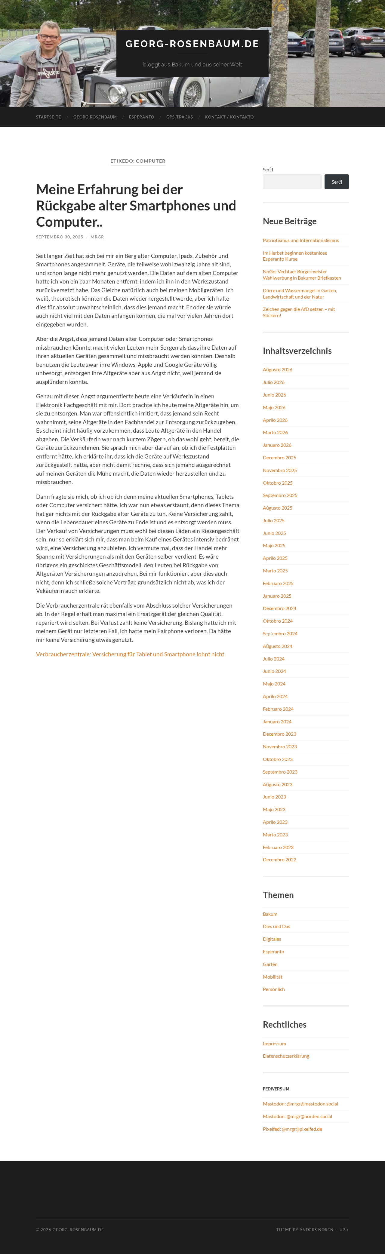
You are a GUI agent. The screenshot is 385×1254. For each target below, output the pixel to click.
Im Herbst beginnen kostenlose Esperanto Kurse (295, 256)
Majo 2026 (274, 407)
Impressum (274, 1043)
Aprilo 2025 (275, 558)
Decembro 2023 (279, 734)
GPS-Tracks (179, 117)
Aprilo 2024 (275, 696)
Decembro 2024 (279, 608)
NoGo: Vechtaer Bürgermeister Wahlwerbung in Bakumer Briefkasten (302, 274)
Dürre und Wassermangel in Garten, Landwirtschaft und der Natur (300, 293)
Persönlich (274, 989)
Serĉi (268, 169)
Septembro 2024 (280, 633)
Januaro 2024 (277, 721)
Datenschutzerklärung (286, 1056)
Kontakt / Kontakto (229, 117)
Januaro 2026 (277, 445)
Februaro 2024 (278, 709)
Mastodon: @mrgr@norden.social (297, 1116)
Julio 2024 (274, 658)
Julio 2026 (274, 382)
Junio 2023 (274, 796)
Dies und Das (276, 926)
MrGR (97, 236)
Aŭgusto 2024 (277, 646)
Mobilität (272, 977)
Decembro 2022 (279, 859)
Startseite (48, 117)
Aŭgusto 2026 (277, 369)
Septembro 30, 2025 (59, 236)
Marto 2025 (275, 570)
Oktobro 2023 (278, 759)
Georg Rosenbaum (95, 117)
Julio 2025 (274, 520)
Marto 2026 (275, 432)
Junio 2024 (274, 671)
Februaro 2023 (278, 847)
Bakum (270, 914)
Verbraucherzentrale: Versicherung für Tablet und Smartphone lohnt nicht (130, 654)
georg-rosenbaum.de (192, 43)
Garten (270, 964)
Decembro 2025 (279, 457)
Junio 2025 (274, 533)
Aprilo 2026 (275, 420)
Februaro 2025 (278, 583)
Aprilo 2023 (275, 822)
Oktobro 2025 (278, 483)
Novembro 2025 (280, 470)
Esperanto (141, 117)
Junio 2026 (274, 394)
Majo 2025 (274, 545)
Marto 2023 (275, 834)
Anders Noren (317, 1229)
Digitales (272, 939)
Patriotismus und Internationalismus (301, 240)
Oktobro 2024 (278, 621)
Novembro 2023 (280, 746)
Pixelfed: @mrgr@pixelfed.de (292, 1129)
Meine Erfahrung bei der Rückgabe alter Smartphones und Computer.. (136, 205)
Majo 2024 (274, 683)
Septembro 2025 (280, 495)
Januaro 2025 (277, 596)
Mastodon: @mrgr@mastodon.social (300, 1103)
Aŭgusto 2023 (277, 784)
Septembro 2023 (280, 771)
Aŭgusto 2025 (277, 507)
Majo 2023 (274, 809)
